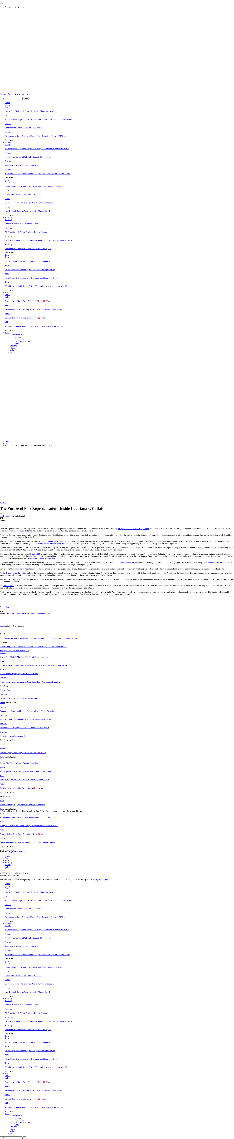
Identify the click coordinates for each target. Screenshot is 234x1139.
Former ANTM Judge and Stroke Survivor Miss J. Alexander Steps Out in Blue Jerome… (39, 119)
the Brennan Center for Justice (14, 573)
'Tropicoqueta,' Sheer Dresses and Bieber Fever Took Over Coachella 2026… (35, 136)
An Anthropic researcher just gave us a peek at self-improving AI (30, 270)
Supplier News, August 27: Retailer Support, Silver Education (29, 157)
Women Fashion (16, 335)
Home (7, 103)
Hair (1, 821)
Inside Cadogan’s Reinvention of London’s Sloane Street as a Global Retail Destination (33, 647)
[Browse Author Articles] (5, 624)
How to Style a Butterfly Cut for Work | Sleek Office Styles (28, 249)
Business (3, 694)
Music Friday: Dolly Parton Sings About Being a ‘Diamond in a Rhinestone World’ (37, 149)
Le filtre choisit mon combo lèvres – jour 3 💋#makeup (26, 318)
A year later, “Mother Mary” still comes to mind (23, 194)
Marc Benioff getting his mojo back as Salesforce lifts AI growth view (32, 278)
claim (22, 569)
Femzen (8, 292)
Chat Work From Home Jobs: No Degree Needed (19, 698)
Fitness (7, 180)
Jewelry (8, 142)
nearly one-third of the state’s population (133, 529)
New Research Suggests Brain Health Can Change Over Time (29, 211)
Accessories (19, 339)
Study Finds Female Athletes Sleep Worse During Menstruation (29, 203)
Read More (103, 879)
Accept (96, 879)
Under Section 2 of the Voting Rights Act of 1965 (57, 543)
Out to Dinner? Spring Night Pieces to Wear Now (24, 128)
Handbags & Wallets (22, 341)
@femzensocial (18, 851)
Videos (7, 295)
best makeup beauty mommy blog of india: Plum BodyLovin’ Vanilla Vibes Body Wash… (39, 240)
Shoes (17, 344)
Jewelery (13, 346)
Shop (7, 333)
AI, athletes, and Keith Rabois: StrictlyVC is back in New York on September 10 (36, 286)
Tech (7, 255)
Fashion (8, 105)
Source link (4, 607)
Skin (2, 759)
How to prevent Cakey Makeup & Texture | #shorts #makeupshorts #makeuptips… (37, 309)
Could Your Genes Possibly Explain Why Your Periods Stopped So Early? (33, 186)
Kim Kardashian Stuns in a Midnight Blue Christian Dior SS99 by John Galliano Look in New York (38, 638)
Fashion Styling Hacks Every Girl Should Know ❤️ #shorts (28, 301)
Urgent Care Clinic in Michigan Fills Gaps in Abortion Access (29, 111)
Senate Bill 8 (35, 554)
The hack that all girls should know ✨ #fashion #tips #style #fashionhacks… (34, 326)
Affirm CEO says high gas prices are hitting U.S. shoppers (27, 261)
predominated (39, 556)
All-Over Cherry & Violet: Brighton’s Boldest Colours (26, 232)
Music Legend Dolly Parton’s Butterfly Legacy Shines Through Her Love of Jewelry (37, 174)
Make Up (8, 217)
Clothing (18, 337)
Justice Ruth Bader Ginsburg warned (217, 562)
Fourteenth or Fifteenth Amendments (41, 558)
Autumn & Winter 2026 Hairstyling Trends (21, 224)
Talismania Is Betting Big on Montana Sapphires (23, 165)
